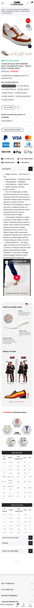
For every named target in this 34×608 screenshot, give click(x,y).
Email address (7, 121)
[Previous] (4, 29)
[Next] (30, 29)
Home (3, 9)
